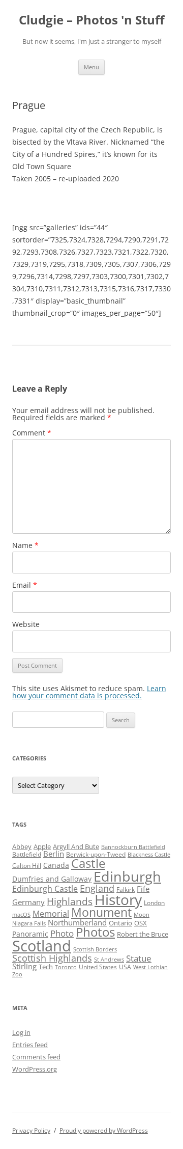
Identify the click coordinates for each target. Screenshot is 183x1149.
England (97, 888)
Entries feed (30, 1044)
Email (24, 585)
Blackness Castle (149, 854)
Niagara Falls (29, 923)
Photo (62, 933)
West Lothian (150, 967)
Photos (95, 932)
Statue (138, 958)
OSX (140, 922)
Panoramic (30, 934)
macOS (21, 914)
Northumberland (77, 922)
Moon (141, 914)
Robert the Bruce (142, 934)
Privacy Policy (31, 1130)
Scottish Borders (95, 949)
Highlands (70, 901)
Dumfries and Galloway (52, 879)
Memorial (51, 913)
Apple (42, 846)
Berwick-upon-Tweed (96, 854)
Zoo (17, 974)
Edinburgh (127, 876)
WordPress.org (34, 1069)
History (118, 899)
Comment (31, 432)
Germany (28, 902)
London (154, 902)
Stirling (24, 966)
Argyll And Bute (76, 846)
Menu (91, 67)
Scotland (41, 946)
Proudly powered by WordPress (103, 1130)
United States (98, 967)
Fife (143, 889)
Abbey (22, 846)
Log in (21, 1032)
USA (125, 967)
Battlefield (26, 854)
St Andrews (109, 959)
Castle (88, 863)
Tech (46, 966)
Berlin (53, 854)
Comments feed (36, 1056)
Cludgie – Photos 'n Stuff (92, 20)
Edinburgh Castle (45, 888)
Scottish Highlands (52, 957)
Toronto (66, 967)
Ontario (120, 922)
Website (26, 624)
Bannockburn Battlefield (133, 847)
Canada (56, 865)
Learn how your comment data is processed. (89, 691)
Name (25, 545)
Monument (101, 912)
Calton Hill (26, 865)
